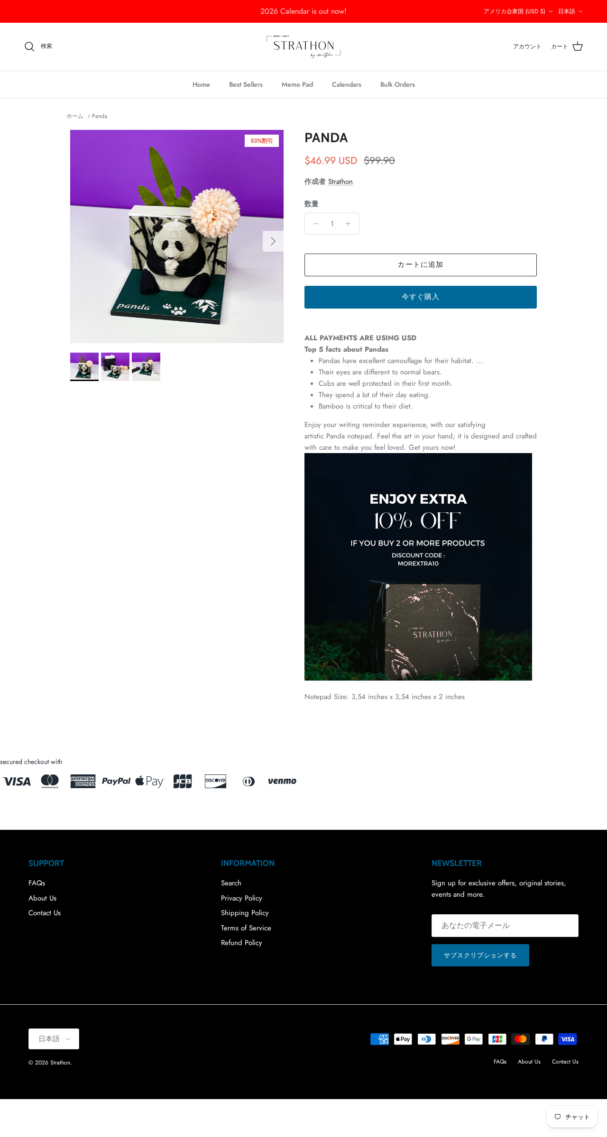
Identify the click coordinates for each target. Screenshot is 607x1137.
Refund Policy (241, 942)
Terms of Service (246, 928)
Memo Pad (297, 84)
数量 (311, 204)
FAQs (36, 883)
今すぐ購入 (421, 296)
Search (231, 883)
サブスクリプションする (480, 955)
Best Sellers (246, 84)
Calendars (346, 84)
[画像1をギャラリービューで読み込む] (177, 236)
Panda (99, 116)
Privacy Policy (241, 898)
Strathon (340, 181)
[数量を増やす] (350, 223)
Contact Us (44, 913)
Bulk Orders (397, 84)
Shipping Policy (245, 913)
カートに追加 (420, 264)
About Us (42, 898)
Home (201, 84)
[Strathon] (303, 46)
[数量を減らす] (313, 223)
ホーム (74, 116)
